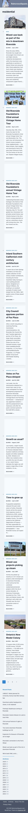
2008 (4, 782)
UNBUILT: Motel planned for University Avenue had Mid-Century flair (13, 696)
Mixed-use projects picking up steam (14, 565)
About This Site (19, 801)
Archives (10, 801)
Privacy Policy (7, 804)
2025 (4, 764)
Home (5, 801)
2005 (4, 789)
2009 (4, 780)
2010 (4, 778)
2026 (4, 761)
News (7, 31)
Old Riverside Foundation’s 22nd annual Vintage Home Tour (13, 117)
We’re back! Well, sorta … (10, 753)
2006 (4, 787)
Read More (10, 85)
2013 (4, 771)
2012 (4, 773)
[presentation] (15, 22)
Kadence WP (22, 810)
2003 (4, 794)
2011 (4, 775)
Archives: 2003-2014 (11, 107)
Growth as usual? (15, 439)
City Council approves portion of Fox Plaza (15, 314)
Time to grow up (14, 497)
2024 (4, 766)
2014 (4, 768)
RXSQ (9, 47)
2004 (4, 791)
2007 (4, 784)
